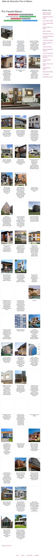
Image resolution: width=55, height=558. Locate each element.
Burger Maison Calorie (47, 76)
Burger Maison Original (48, 71)
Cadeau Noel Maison (47, 46)
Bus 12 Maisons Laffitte (48, 20)
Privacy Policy (29, 555)
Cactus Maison (46, 74)
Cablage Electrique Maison (47, 60)
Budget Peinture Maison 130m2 (48, 17)
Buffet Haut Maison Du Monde (47, 43)
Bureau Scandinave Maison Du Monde (47, 13)
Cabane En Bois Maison (48, 53)
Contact (22, 555)
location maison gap (26, 18)
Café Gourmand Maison (48, 40)
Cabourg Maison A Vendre (47, 68)
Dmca (17, 555)
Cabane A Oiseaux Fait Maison (48, 64)
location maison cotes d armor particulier (12, 20)
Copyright (37, 555)
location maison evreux (13, 14)
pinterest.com (9, 545)
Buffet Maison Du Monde (48, 33)
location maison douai (15, 18)
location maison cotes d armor (12, 16)
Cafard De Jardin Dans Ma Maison (48, 56)
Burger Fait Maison (47, 31)
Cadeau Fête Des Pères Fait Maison (48, 37)
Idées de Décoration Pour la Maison (17, 1)
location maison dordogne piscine (30, 20)
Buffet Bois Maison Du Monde (47, 28)
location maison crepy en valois (26, 14)
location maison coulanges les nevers (27, 16)
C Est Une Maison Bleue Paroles (48, 24)
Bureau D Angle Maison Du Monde (48, 50)
